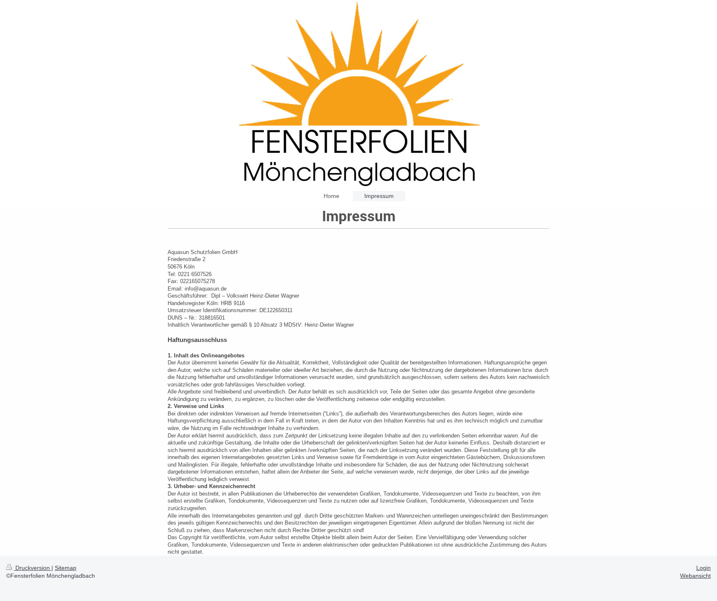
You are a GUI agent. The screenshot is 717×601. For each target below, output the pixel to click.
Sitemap (65, 567)
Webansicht (695, 575)
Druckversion (32, 567)
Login (703, 567)
